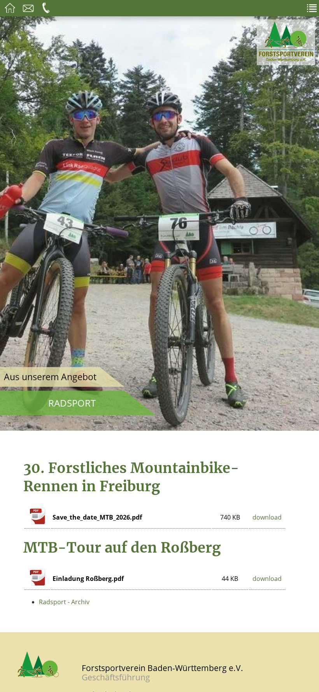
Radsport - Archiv (64, 602)
